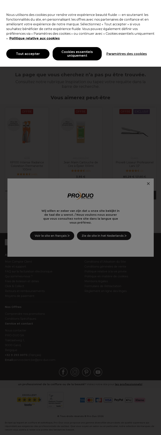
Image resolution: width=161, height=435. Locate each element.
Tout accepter (28, 54)
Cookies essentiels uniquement (77, 53)
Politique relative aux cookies (34, 38)
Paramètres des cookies (126, 54)
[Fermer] (154, 6)
